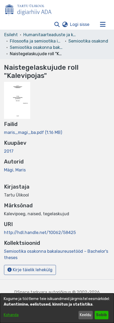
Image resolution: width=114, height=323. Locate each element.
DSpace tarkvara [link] (30, 292)
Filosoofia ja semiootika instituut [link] (36, 41)
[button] (57, 24)
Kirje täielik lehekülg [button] (32, 269)
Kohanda (11, 315)
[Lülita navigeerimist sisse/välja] (102, 25)
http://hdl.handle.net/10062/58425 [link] (40, 232)
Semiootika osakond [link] (88, 41)
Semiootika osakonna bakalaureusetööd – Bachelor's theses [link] (36, 47)
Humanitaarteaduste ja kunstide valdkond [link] (49, 34)
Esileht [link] (11, 34)
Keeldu (85, 315)
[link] (33, 132)
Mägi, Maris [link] (15, 169)
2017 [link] (9, 151)
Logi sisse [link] (80, 24)
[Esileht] (30, 8)
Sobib (101, 315)
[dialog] (57, 308)
